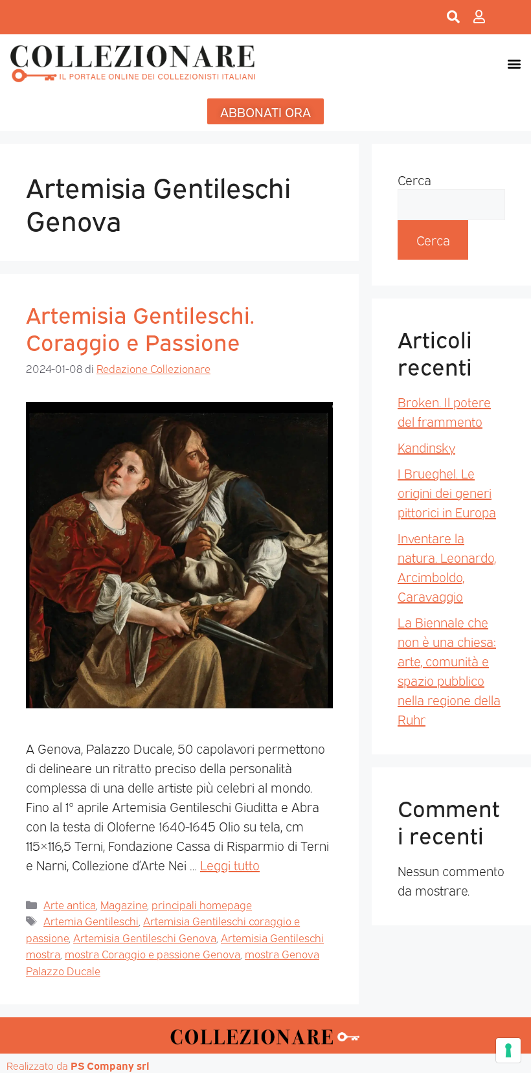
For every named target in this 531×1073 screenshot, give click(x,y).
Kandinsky (426, 446)
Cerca (414, 179)
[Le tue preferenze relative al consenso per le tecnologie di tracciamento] (508, 1050)
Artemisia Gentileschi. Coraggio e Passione (140, 327)
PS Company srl (110, 1065)
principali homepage (202, 904)
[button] (514, 63)
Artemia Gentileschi (91, 920)
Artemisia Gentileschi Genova (144, 937)
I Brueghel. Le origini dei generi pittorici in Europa (447, 492)
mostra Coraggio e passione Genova (152, 953)
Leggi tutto (230, 864)
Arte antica (69, 904)
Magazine (123, 904)
